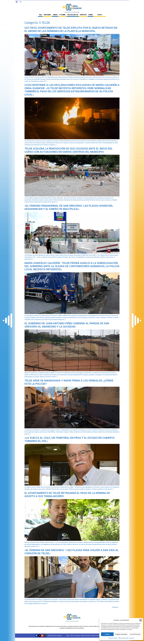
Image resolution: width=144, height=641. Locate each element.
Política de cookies (112, 638)
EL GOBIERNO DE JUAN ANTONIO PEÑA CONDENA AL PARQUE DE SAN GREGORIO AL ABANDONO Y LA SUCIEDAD (66, 325)
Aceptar (107, 634)
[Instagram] (45, 635)
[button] (141, 620)
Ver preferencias (135, 634)
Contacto (72, 635)
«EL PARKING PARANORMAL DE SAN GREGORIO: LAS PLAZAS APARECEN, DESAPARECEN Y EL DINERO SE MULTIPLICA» (68, 207)
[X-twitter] (39, 635)
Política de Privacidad (123, 638)
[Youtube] (42, 635)
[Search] (20, 1)
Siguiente (116, 607)
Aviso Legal (131, 638)
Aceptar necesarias (121, 634)
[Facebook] (36, 635)
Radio (67, 635)
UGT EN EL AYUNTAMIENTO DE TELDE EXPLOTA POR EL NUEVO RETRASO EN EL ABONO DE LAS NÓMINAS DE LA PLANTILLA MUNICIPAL (70, 29)
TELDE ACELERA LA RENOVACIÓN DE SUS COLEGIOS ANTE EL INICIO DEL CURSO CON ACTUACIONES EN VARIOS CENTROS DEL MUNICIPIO (68, 150)
